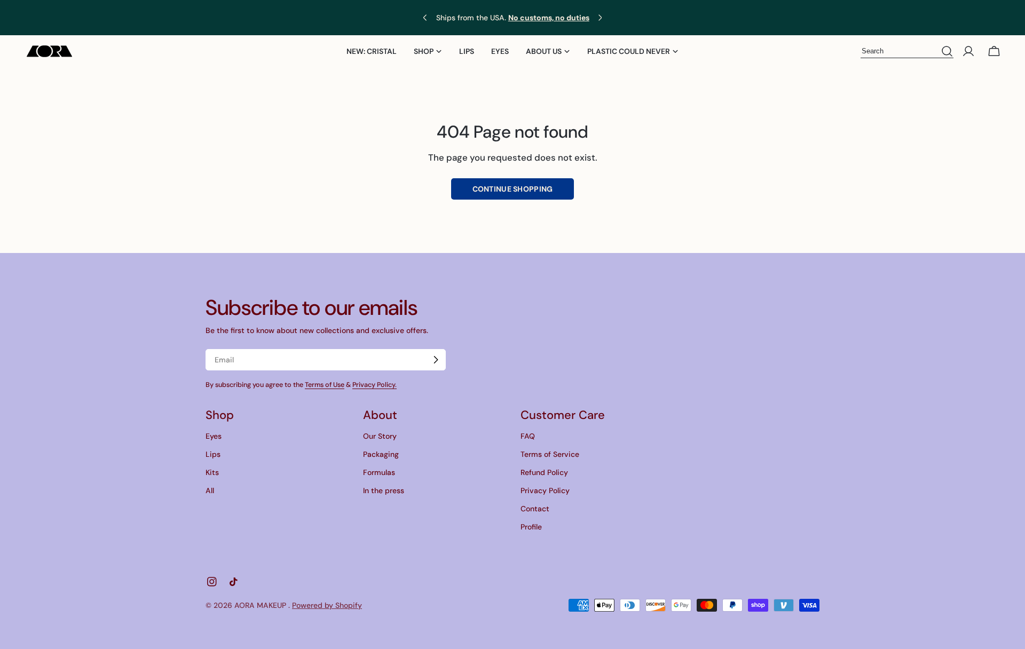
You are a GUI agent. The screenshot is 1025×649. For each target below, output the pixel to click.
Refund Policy (544, 472)
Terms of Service (550, 454)
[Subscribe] (436, 360)
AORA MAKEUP (261, 605)
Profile (531, 527)
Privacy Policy (545, 490)
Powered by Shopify (327, 605)
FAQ (528, 436)
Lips (213, 454)
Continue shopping (512, 189)
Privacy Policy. (374, 385)
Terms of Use (324, 385)
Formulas (379, 472)
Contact (535, 508)
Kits (212, 472)
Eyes (214, 436)
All (210, 490)
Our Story (380, 436)
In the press (383, 490)
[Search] (947, 51)
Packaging (381, 454)
